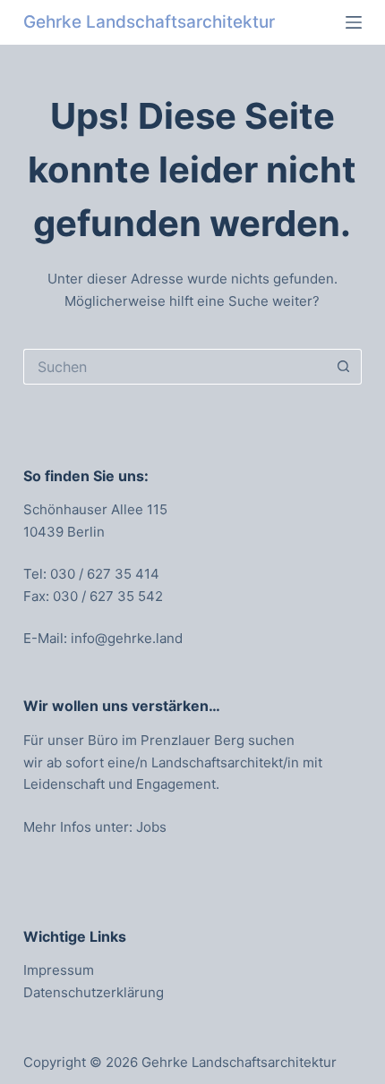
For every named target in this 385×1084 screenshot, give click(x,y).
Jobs (151, 826)
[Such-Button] (344, 367)
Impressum (58, 969)
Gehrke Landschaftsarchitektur (149, 22)
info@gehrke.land (127, 638)
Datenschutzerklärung (93, 992)
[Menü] (354, 22)
